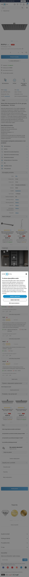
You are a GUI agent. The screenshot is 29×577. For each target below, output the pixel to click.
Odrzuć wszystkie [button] (15, 299)
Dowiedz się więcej (11, 293)
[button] (14, 303)
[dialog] (14, 288)
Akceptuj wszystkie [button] (15, 296)
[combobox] (26, 274)
